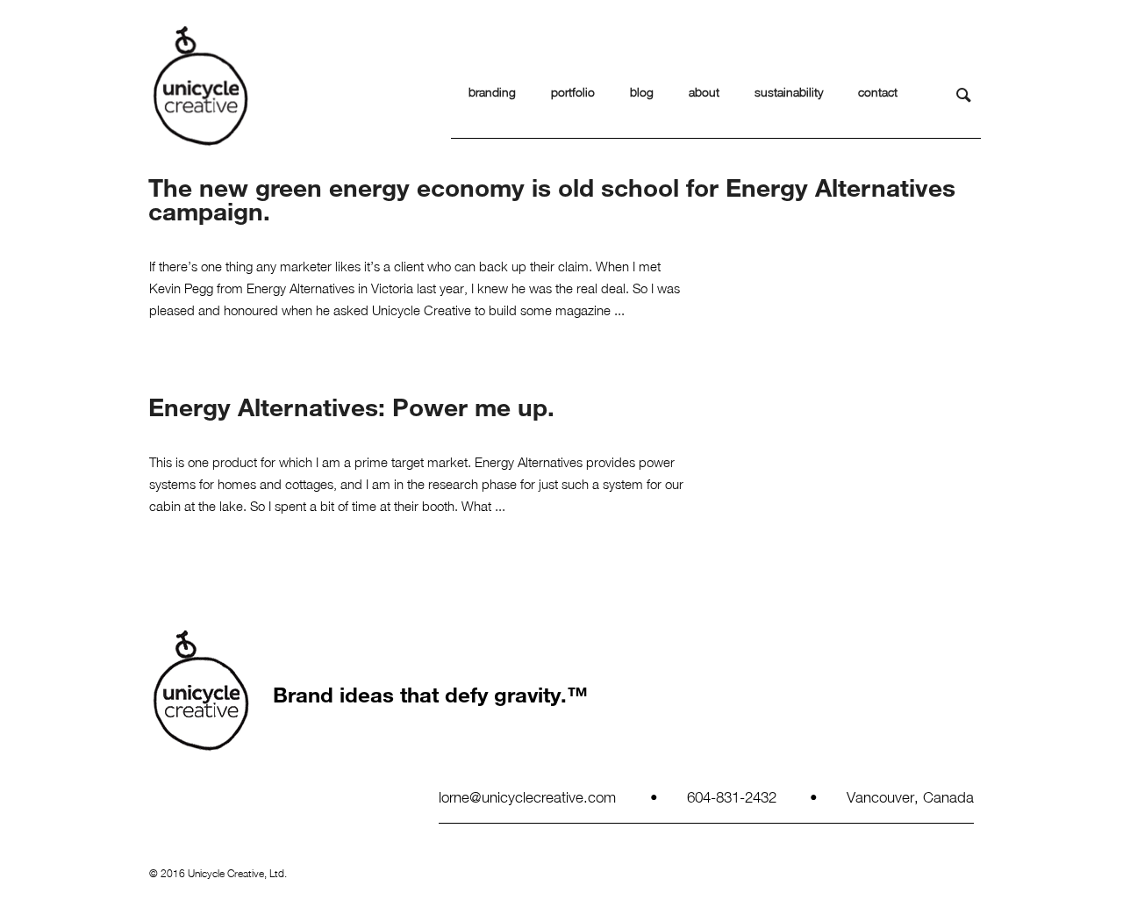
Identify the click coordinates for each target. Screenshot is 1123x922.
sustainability (789, 91)
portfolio (573, 91)
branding (492, 91)
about (704, 91)
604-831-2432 (731, 796)
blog (642, 91)
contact (878, 91)
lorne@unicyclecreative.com (527, 796)
